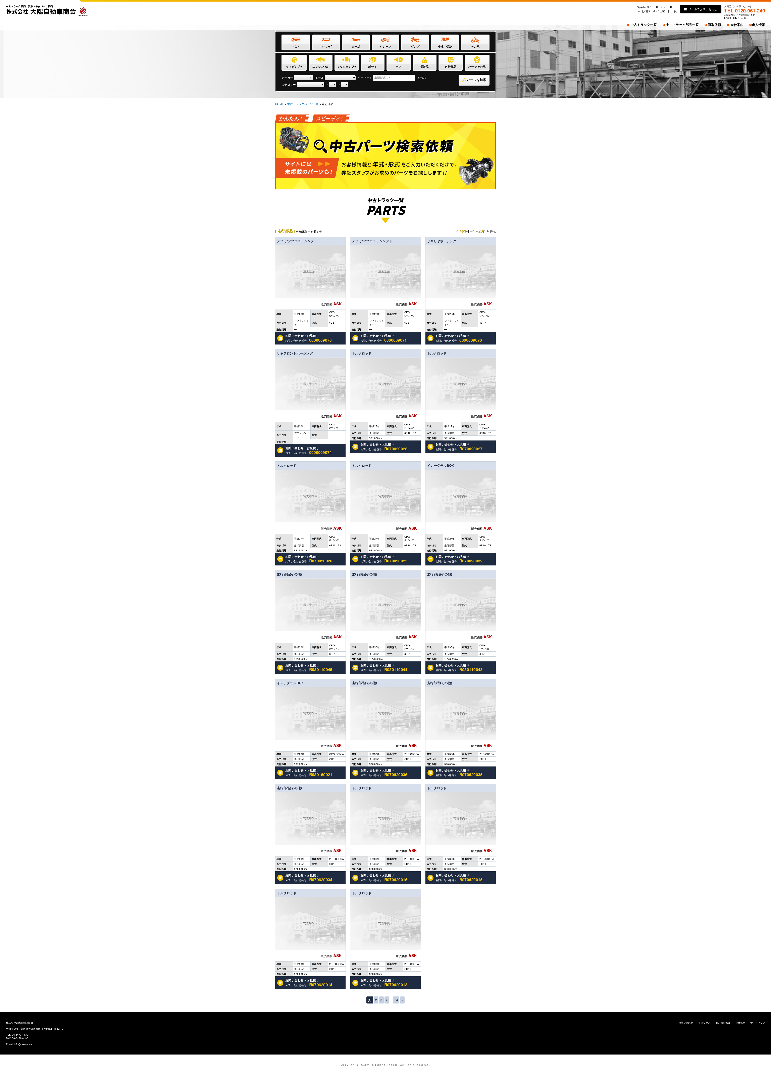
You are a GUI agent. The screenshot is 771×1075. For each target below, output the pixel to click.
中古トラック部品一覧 (682, 24)
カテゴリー (288, 84)
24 (396, 1000)
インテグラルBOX (440, 465)
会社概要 (740, 1022)
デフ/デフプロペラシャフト (297, 241)
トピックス (704, 1022)
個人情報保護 (723, 1022)
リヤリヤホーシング (441, 241)
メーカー (287, 78)
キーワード (365, 78)
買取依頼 (714, 24)
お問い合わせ (685, 1022)
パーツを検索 (476, 80)
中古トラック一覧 (643, 24)
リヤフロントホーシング (295, 353)
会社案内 (736, 24)
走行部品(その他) (289, 574)
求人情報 (758, 24)
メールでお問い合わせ (702, 9)
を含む (422, 78)
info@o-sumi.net (23, 1044)
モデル (319, 78)
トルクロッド (362, 353)
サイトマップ (757, 1022)
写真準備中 (310, 272)
